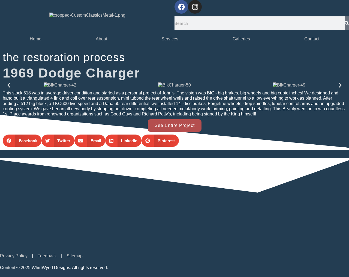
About (101, 39)
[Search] (347, 23)
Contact (311, 39)
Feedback (47, 256)
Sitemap (75, 256)
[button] (8, 85)
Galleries (241, 39)
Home (35, 39)
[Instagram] (195, 7)
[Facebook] (181, 7)
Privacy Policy (14, 256)
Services (169, 39)
